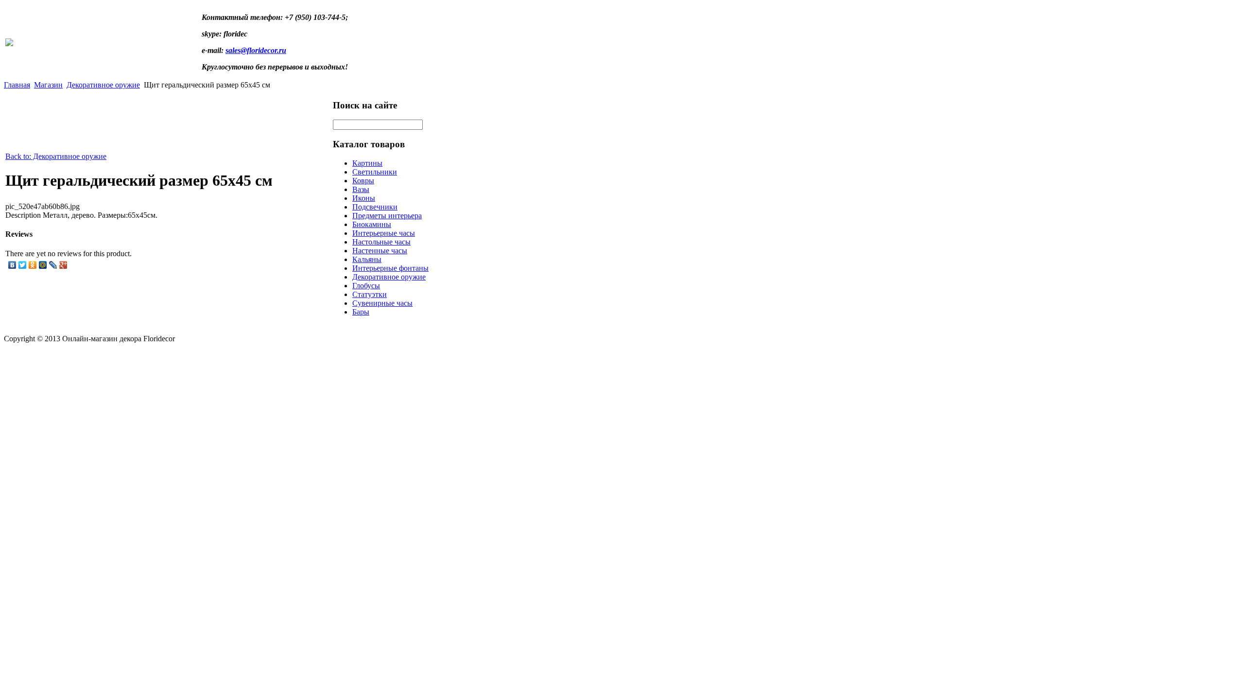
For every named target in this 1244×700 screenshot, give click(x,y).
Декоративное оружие (103, 85)
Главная (17, 85)
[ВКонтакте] (12, 265)
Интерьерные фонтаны (390, 268)
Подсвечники (374, 207)
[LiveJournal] (53, 265)
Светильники (374, 172)
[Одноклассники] (33, 265)
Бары (360, 312)
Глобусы (366, 285)
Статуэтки (369, 294)
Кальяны (366, 259)
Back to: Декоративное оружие (55, 156)
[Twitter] (22, 265)
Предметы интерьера (387, 215)
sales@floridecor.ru (255, 50)
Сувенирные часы (382, 303)
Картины (367, 163)
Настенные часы (379, 250)
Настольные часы (381, 242)
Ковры (363, 180)
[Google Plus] (63, 265)
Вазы (360, 189)
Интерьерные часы (383, 233)
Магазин (48, 85)
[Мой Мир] (43, 265)
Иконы (363, 198)
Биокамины (371, 224)
